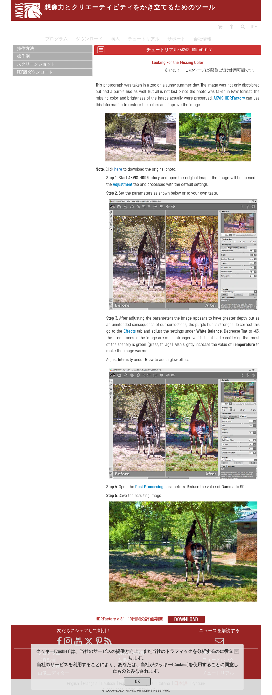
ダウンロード (89, 39)
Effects (130, 331)
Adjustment (122, 184)
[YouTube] (78, 641)
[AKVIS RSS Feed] (108, 641)
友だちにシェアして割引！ (84, 630)
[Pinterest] (99, 641)
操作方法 (25, 48)
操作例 (23, 56)
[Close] (236, 651)
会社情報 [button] (202, 39)
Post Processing (149, 487)
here (118, 169)
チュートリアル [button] (143, 39)
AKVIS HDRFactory (229, 98)
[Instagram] (68, 641)
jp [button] (252, 26)
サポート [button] (176, 39)
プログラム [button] (56, 39)
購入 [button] (115, 39)
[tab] (52, 49)
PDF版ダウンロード (35, 72)
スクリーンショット (36, 64)
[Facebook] (59, 641)
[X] (89, 641)
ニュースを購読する (219, 630)
